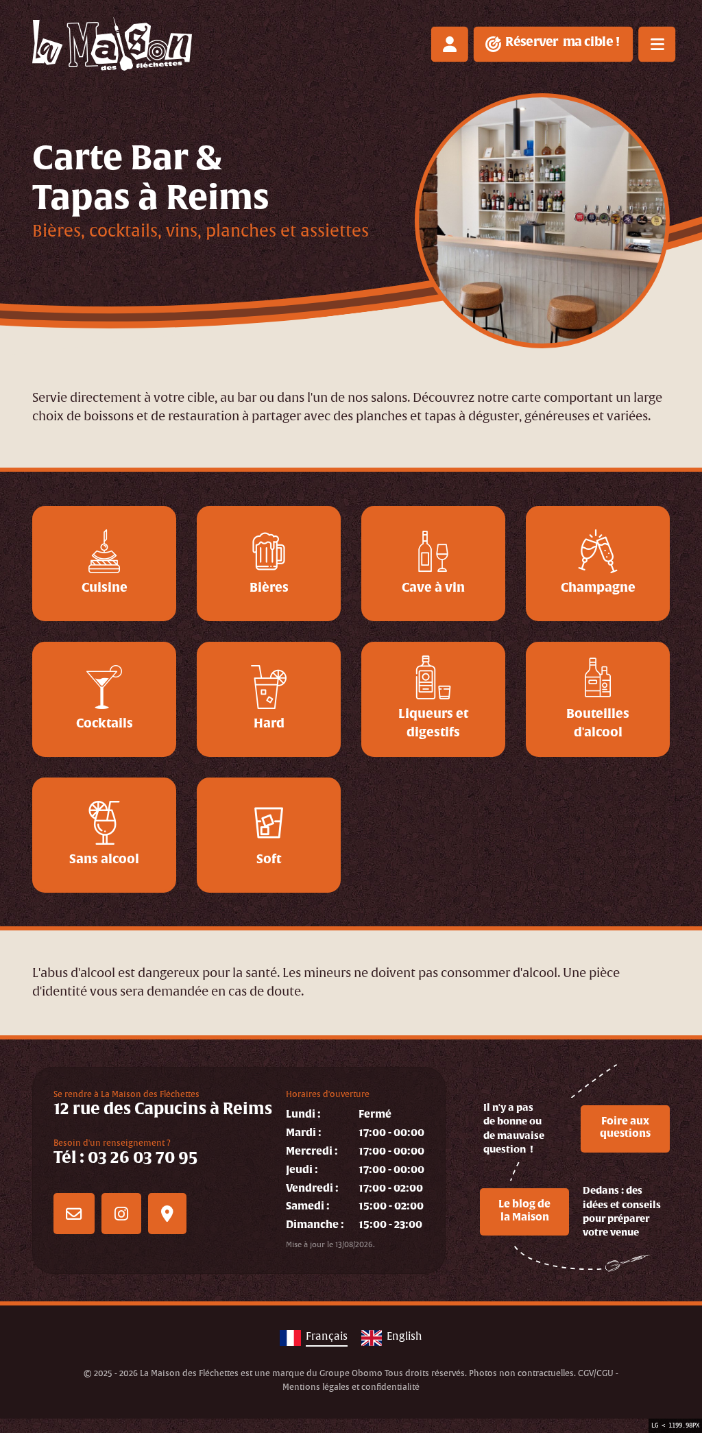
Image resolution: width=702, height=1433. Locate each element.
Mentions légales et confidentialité (351, 1387)
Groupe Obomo (351, 1373)
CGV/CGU (596, 1373)
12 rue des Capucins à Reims (162, 1104)
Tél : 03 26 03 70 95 (125, 1152)
